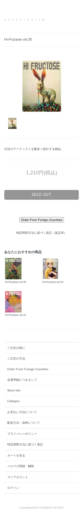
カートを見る (16, 455)
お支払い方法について (22, 412)
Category (13, 401)
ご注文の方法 (16, 358)
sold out (42, 194)
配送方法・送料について (23, 422)
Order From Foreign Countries (27, 369)
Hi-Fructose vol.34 (52, 282)
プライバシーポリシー (22, 433)
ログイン (13, 487)
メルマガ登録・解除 (20, 466)
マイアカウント (17, 477)
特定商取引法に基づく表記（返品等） (41, 232)
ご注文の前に (16, 348)
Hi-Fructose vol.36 (15, 282)
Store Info (13, 390)
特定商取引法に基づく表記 (25, 444)
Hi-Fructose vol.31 (15, 315)
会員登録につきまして (22, 379)
